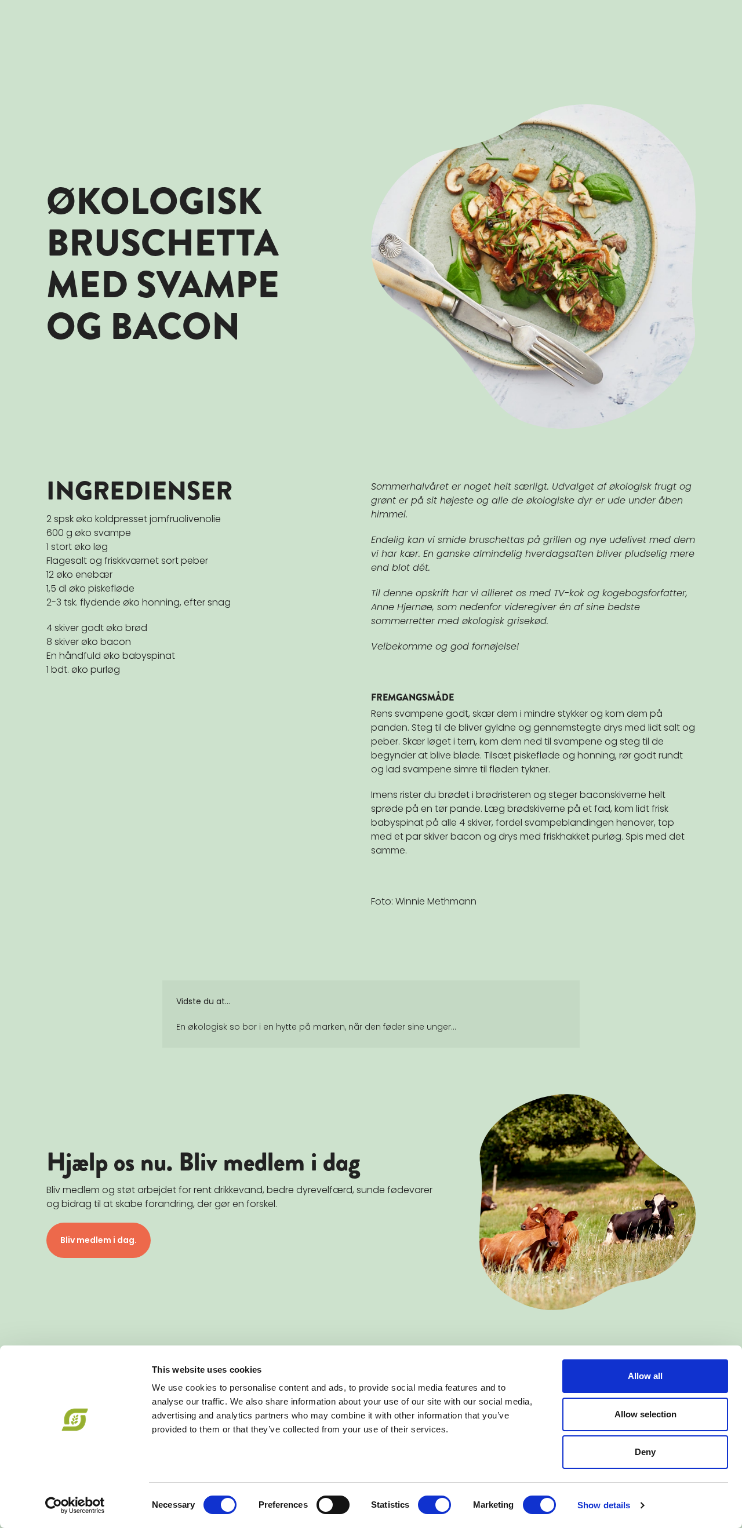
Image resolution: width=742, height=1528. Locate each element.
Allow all (645, 1376)
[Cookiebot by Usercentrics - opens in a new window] (75, 1505)
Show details (603, 1505)
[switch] (333, 1505)
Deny (645, 1452)
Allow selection (645, 1414)
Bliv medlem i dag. (98, 1240)
